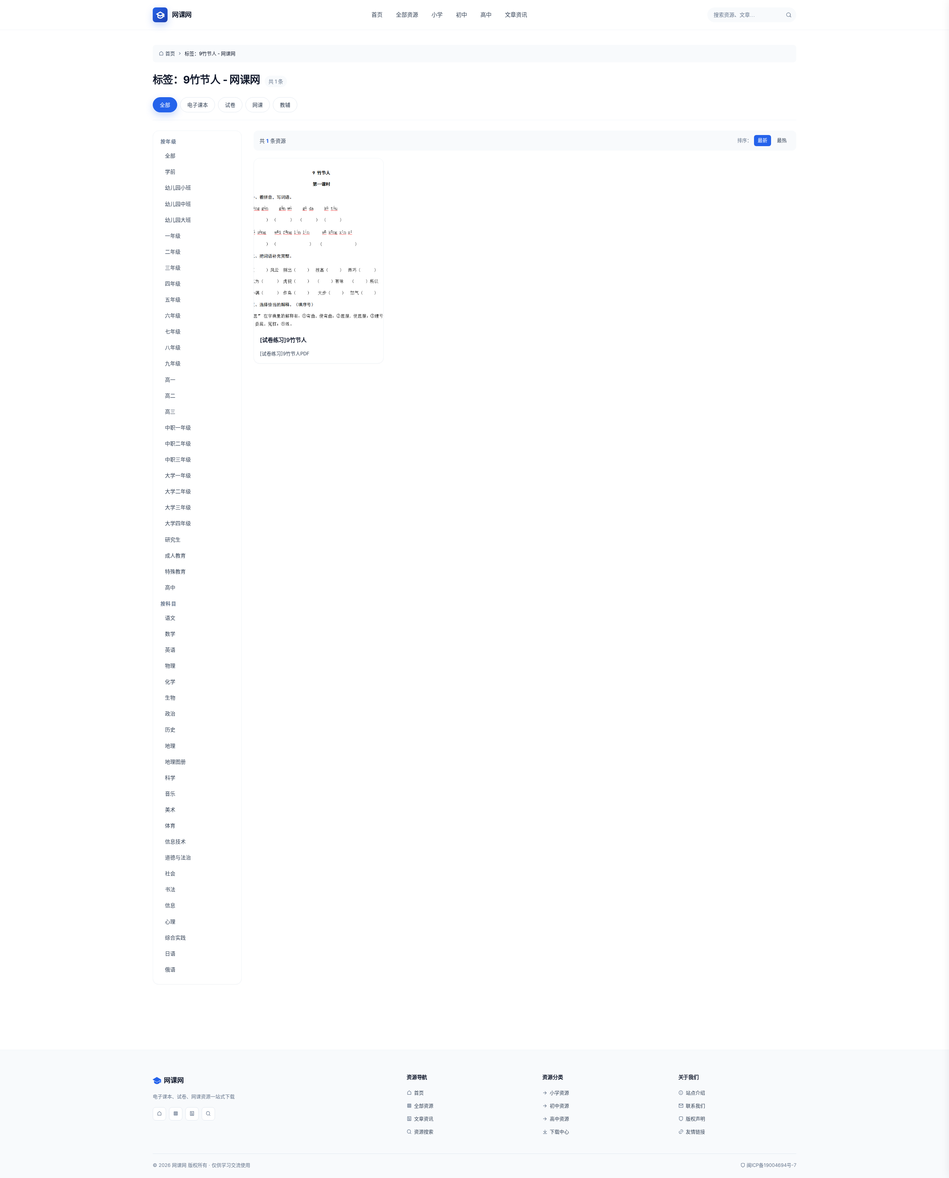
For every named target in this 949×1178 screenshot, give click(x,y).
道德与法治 (178, 857)
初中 (461, 14)
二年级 (173, 252)
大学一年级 (178, 475)
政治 (170, 713)
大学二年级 (178, 491)
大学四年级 (178, 523)
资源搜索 (423, 1132)
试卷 (230, 105)
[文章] (192, 1114)
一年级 (173, 236)
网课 (257, 105)
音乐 (170, 793)
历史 (170, 729)
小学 (437, 14)
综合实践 (175, 937)
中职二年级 (178, 443)
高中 (486, 14)
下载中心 (559, 1132)
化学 (170, 681)
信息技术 (175, 841)
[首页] (159, 1114)
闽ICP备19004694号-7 (771, 1165)
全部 (165, 105)
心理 (170, 921)
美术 (170, 809)
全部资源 (407, 14)
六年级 (173, 315)
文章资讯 (516, 14)
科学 (170, 777)
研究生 (173, 539)
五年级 (173, 299)
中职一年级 (178, 427)
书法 (170, 889)
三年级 (173, 267)
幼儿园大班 (178, 220)
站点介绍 (695, 1093)
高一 (170, 379)
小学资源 (559, 1093)
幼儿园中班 (178, 204)
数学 (170, 634)
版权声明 (695, 1119)
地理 (170, 746)
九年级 (173, 363)
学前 (170, 171)
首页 (377, 14)
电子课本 (197, 105)
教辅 (285, 105)
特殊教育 (175, 571)
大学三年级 (178, 507)
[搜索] (789, 15)
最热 (782, 140)
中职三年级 (178, 459)
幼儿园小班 (178, 187)
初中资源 (559, 1106)
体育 (170, 825)
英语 (170, 649)
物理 (170, 665)
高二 (170, 395)
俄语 (170, 969)
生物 (170, 697)
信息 (170, 905)
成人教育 (175, 555)
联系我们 (695, 1106)
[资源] (175, 1114)
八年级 (173, 347)
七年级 (173, 331)
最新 (762, 140)
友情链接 (695, 1132)
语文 (170, 618)
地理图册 (175, 762)
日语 (170, 953)
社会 (170, 873)
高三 (170, 411)
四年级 (173, 283)
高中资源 (559, 1119)
